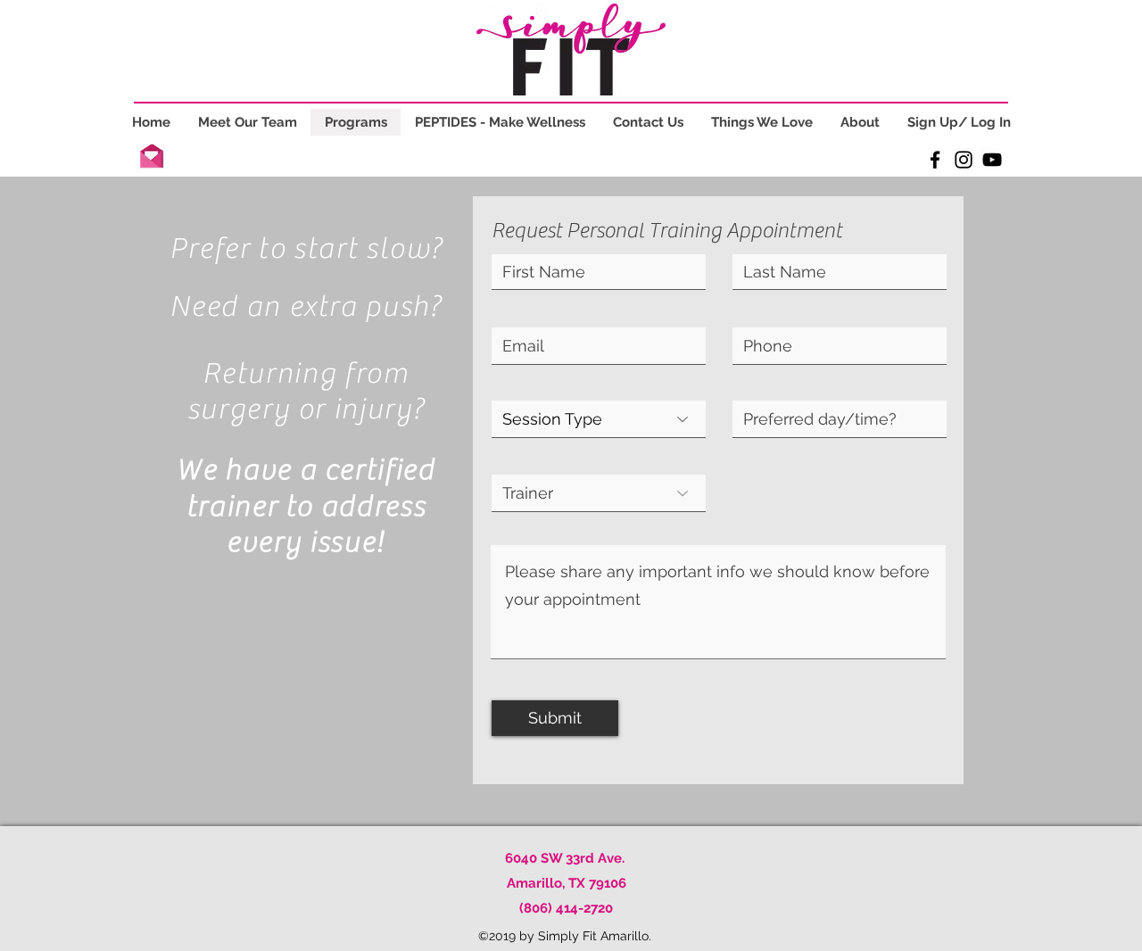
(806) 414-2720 (566, 908)
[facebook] (935, 159)
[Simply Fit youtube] (992, 159)
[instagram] (963, 159)
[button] (152, 153)
